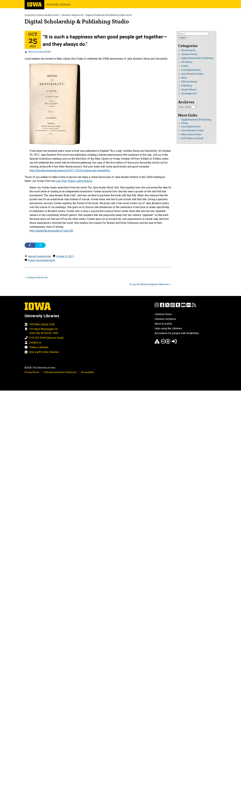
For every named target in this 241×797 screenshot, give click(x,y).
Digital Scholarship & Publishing (197, 58)
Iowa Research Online (192, 74)
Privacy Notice (32, 372)
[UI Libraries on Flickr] (188, 306)
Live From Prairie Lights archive (74, 181)
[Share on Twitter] (40, 245)
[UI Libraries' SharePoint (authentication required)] (174, 342)
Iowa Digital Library (45, 260)
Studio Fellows (188, 89)
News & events (163, 323)
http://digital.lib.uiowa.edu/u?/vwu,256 (51, 230)
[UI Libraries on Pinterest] (173, 306)
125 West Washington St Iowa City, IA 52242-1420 (43, 331)
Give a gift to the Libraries (44, 352)
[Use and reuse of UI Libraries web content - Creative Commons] (165, 342)
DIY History (186, 62)
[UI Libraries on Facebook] (162, 306)
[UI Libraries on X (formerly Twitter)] (167, 306)
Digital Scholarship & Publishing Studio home (109, 15)
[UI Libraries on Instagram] (157, 306)
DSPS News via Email (192, 138)
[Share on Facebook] (30, 245)
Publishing (186, 85)
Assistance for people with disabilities (177, 333)
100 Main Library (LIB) (42, 324)
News (184, 77)
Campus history (189, 54)
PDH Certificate (189, 81)
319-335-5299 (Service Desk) (46, 337)
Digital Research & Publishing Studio (196, 121)
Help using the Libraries (168, 328)
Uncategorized (189, 93)
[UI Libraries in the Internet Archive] (157, 342)
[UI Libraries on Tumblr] (178, 306)
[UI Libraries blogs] (194, 306)
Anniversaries (188, 50)
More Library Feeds (191, 134)
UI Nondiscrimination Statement (60, 372)
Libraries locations (165, 319)
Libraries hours (163, 314)
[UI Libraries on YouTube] (183, 306)
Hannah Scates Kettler (39, 51)
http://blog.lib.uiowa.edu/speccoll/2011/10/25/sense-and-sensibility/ (70, 170)
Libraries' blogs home (72, 15)
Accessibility (87, 372)
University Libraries (58, 4)
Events (31, 260)
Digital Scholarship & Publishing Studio (77, 21)
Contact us (35, 342)
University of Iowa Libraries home (42, 15)
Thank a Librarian (38, 347)
